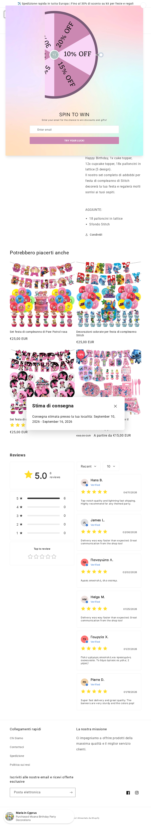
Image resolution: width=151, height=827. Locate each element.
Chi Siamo (16, 738)
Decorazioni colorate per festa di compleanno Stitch (106, 333)
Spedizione (17, 755)
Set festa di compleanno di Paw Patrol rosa (38, 331)
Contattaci (17, 747)
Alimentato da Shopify (88, 818)
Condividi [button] (96, 234)
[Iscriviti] (71, 792)
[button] (42, 498)
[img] (23, 425)
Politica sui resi (20, 764)
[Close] (115, 406)
